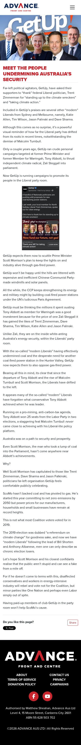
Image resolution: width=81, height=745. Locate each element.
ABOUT (21, 675)
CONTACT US (59, 675)
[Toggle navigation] (72, 7)
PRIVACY (59, 679)
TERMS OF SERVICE (21, 679)
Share (72, 623)
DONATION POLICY (22, 684)
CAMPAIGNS (59, 684)
